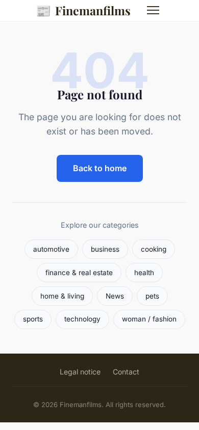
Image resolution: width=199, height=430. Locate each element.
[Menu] (153, 10)
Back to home (100, 168)
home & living (62, 296)
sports (33, 319)
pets (152, 296)
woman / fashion (149, 319)
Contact (126, 371)
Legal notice (80, 371)
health (144, 272)
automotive (51, 249)
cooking (153, 249)
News (115, 296)
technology (82, 319)
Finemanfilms (83, 10)
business (105, 249)
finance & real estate (79, 272)
